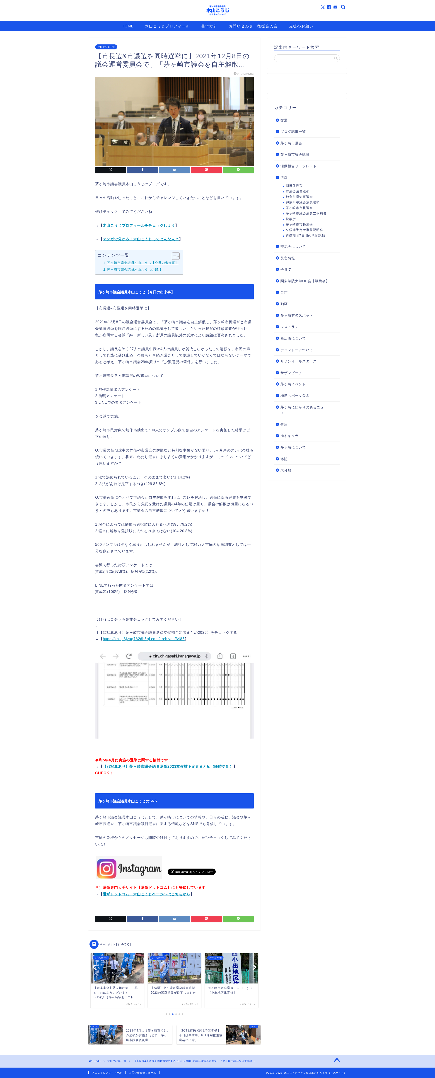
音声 (284, 292)
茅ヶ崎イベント (293, 384)
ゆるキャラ (289, 436)
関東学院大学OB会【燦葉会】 (304, 281)
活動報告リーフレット (298, 166)
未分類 (285, 470)
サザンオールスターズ (298, 361)
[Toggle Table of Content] (173, 256)
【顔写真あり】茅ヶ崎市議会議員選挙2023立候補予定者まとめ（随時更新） (168, 766)
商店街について (293, 338)
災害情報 (287, 258)
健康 (284, 424)
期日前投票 (294, 185)
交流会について (293, 246)
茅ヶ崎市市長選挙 (299, 208)
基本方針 (209, 26)
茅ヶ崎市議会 (291, 143)
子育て (285, 269)
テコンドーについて (296, 350)
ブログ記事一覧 (106, 47)
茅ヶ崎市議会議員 (294, 154)
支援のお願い (301, 26)
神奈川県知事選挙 (299, 197)
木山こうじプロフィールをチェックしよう (139, 225)
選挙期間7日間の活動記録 (305, 235)
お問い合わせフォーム (142, 1072)
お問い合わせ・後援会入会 (253, 26)
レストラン (289, 327)
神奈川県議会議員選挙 (303, 202)
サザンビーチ (291, 373)
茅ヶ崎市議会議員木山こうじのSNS (134, 269)
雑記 (284, 459)
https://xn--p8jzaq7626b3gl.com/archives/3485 (144, 639)
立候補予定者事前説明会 (304, 230)
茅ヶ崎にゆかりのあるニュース (304, 410)
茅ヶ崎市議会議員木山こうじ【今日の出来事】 (143, 263)
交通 (284, 120)
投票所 (291, 219)
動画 (284, 304)
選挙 (284, 178)
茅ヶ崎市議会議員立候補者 (306, 213)
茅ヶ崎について (293, 447)
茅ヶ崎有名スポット (296, 315)
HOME (128, 26)
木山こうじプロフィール (167, 26)
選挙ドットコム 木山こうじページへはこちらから (146, 894)
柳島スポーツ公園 (294, 396)
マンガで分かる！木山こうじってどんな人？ (141, 239)
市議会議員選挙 (297, 191)
